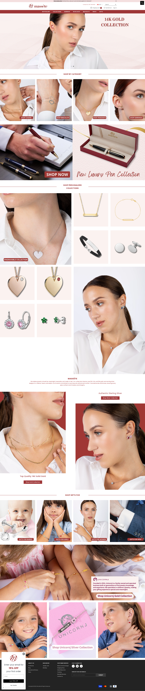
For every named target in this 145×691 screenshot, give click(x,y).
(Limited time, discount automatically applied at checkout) (68, 1)
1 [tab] (71, 66)
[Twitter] (81, 666)
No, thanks (13, 685)
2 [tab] (73, 66)
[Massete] (17, 100)
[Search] (111, 4)
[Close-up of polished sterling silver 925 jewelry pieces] (110, 446)
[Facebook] (73, 666)
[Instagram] (77, 666)
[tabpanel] (72, 41)
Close (116, 1)
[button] (30, 677)
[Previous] (15, 41)
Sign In (115, 7)
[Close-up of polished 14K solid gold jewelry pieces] (33, 432)
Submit (101, 675)
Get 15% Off (13, 681)
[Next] (129, 41)
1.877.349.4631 (92, 4)
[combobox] (109, 4)
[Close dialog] (23, 654)
